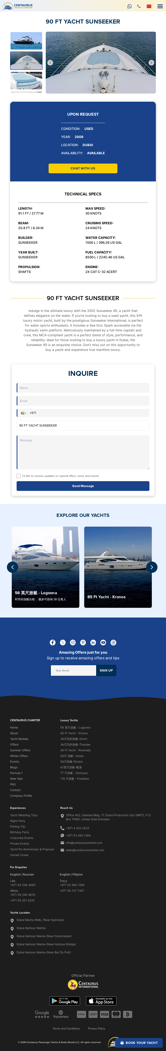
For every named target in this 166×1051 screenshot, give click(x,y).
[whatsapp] (129, 6)
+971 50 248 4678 (22, 894)
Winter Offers (19, 756)
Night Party (17, 820)
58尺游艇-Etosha (71, 761)
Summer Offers (20, 750)
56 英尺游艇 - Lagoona (75, 727)
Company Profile (21, 795)
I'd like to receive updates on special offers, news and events (60, 476)
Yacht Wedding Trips (23, 815)
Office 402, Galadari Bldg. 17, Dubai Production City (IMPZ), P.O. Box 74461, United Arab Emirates (108, 817)
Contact (15, 790)
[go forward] (151, 63)
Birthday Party (19, 832)
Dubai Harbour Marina (31, 928)
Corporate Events (21, 838)
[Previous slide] (12, 567)
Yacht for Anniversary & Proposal (32, 849)
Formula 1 (16, 773)
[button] (23, 413)
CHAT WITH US (83, 168)
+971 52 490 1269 (78, 835)
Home (14, 727)
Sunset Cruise (19, 855)
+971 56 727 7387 (72, 890)
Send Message (83, 486)
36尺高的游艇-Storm (73, 739)
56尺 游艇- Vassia (72, 756)
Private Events (19, 843)
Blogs (13, 767)
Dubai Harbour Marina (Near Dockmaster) (44, 936)
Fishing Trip (17, 826)
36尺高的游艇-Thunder (75, 744)
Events (14, 761)
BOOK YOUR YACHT (142, 1042)
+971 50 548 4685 (23, 885)
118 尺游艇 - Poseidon (74, 778)
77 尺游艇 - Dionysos (74, 773)
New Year (16, 778)
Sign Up (106, 670)
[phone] (139, 6)
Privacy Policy (96, 1028)
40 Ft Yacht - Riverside (75, 750)
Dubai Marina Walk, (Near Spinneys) (40, 920)
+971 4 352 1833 (77, 828)
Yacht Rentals (19, 739)
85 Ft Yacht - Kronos (74, 733)
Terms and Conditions (66, 1028)
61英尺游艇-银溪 (71, 767)
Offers (14, 744)
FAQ (13, 784)
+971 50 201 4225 (22, 900)
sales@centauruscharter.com (85, 850)
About (14, 733)
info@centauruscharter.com (84, 842)
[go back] (50, 63)
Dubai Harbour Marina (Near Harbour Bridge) (46, 944)
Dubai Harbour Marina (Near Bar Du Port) (44, 952)
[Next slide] (151, 567)
